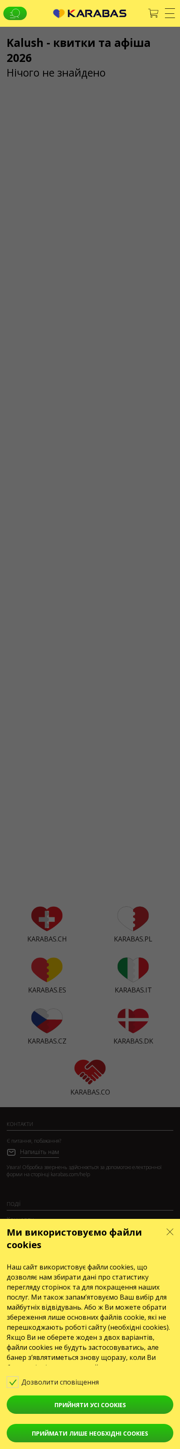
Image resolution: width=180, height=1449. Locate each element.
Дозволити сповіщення (60, 1382)
